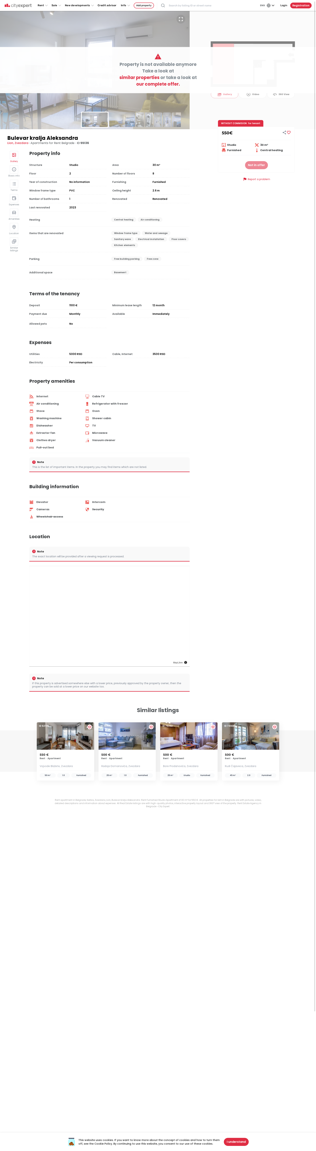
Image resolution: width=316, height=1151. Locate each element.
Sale (54, 5)
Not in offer (256, 165)
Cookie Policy (103, 1144)
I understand (236, 1142)
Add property (143, 5)
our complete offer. (158, 84)
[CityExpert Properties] (18, 5)
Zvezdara (21, 143)
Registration (300, 5)
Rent (41, 5)
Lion (10, 143)
